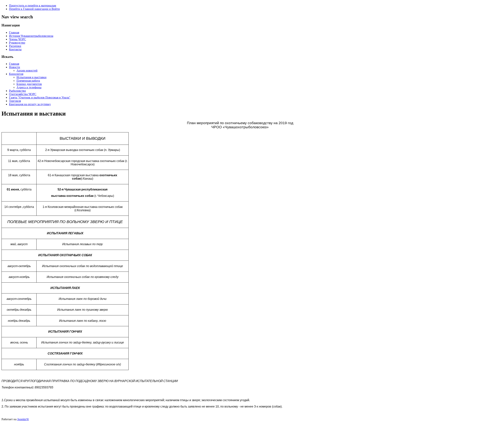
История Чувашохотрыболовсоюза (31, 35)
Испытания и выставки (31, 77)
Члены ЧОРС (17, 39)
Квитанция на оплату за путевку (30, 104)
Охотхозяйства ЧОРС (22, 94)
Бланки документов (29, 84)
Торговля (15, 100)
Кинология (16, 73)
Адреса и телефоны (28, 87)
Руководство (17, 42)
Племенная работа (28, 80)
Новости (14, 67)
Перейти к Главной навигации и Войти (34, 8)
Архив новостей (27, 70)
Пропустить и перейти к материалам (32, 5)
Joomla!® (23, 419)
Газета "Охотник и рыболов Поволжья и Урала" (39, 97)
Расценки (15, 46)
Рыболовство (17, 90)
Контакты (15, 49)
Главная (14, 32)
